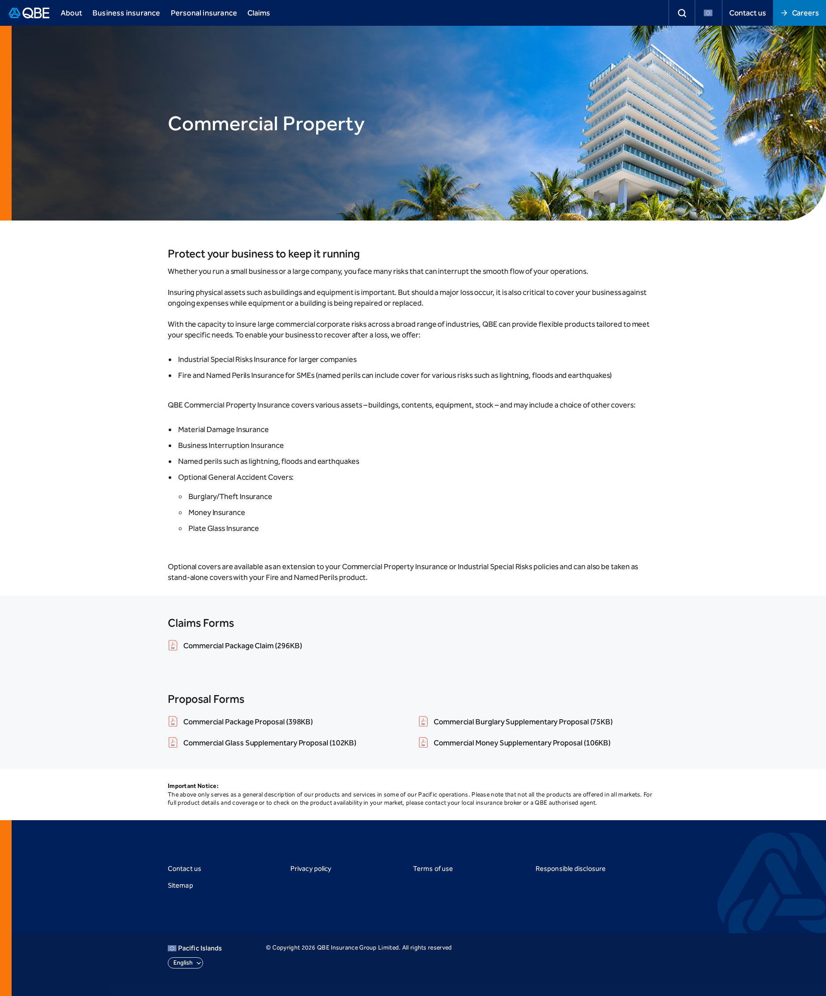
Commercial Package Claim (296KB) (242, 645)
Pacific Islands (200, 948)
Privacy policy (310, 868)
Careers (805, 13)
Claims (258, 13)
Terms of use (433, 868)
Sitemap (180, 885)
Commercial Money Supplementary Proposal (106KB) (522, 743)
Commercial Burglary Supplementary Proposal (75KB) (523, 721)
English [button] (183, 962)
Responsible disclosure (571, 868)
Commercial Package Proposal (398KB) (248, 721)
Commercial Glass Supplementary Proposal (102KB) (269, 743)
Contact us (747, 13)
